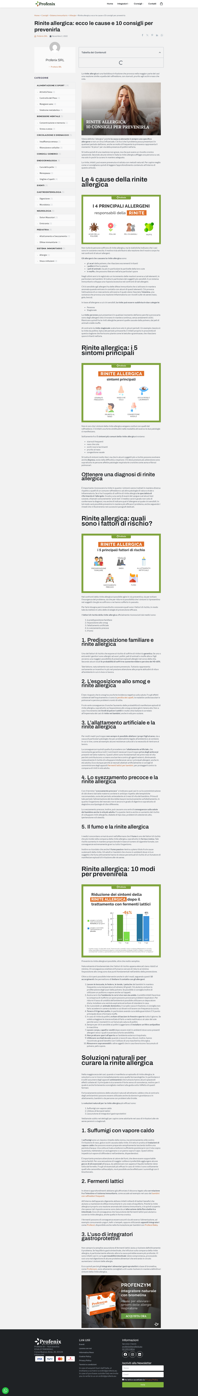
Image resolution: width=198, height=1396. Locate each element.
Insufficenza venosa (49, 141)
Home (110, 4)
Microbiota (45, 204)
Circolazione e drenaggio (53, 135)
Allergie (72, 15)
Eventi (41, 185)
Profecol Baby (151, 1225)
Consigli (138, 4)
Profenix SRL (56, 67)
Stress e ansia (46, 128)
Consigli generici (47, 154)
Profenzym (92, 1269)
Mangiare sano (46, 104)
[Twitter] (147, 35)
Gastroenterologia (49, 192)
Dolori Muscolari (47, 217)
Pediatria (43, 229)
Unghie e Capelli (47, 179)
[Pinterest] (152, 35)
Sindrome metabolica (50, 110)
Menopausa (45, 173)
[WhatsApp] (162, 35)
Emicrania (44, 223)
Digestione (45, 198)
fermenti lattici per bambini (120, 765)
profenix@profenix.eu (132, 1346)
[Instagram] (132, 1354)
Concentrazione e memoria (52, 122)
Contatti (152, 4)
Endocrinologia (47, 160)
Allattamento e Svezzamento (53, 236)
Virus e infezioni (47, 261)
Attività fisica (46, 92)
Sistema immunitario (58, 15)
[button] (160, 52)
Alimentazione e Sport (51, 85)
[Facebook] (142, 35)
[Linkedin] (139, 1354)
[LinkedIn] (157, 35)
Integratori (122, 4)
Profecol (91, 1225)
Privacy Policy (151, 1379)
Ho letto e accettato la (141, 1379)
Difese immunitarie (48, 242)
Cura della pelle (47, 167)
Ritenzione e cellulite (49, 147)
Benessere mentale (48, 116)
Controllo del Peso (48, 98)
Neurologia (44, 211)
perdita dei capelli (125, 697)
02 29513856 (128, 1349)
